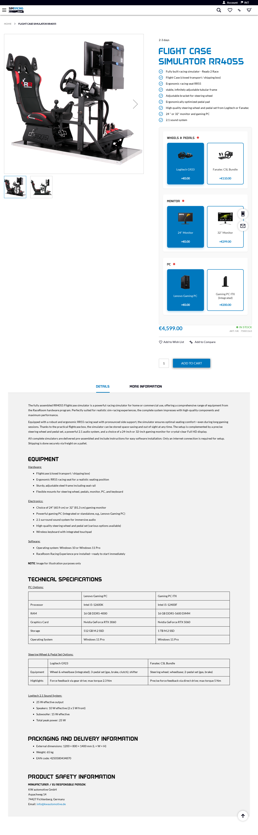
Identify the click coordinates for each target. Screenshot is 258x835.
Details (103, 386)
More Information (146, 386)
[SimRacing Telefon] (243, 214)
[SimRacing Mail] (243, 226)
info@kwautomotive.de (51, 804)
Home (7, 23)
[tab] (103, 387)
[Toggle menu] (4, 10)
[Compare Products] (239, 10)
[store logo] (112, 10)
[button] (245, 3)
